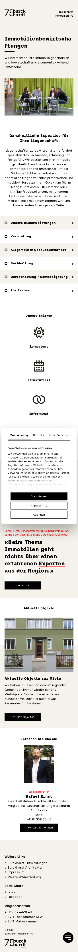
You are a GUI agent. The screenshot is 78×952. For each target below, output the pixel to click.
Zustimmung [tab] (19, 435)
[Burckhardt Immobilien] (15, 13)
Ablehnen (39, 514)
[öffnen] (68, 937)
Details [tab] (38, 435)
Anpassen (37, 505)
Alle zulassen (39, 496)
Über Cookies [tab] (58, 435)
